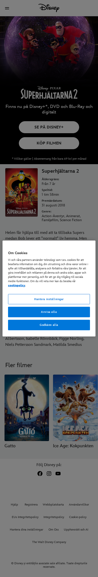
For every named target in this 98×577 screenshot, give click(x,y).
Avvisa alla (49, 312)
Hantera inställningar (49, 299)
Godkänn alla (49, 325)
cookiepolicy (16, 285)
